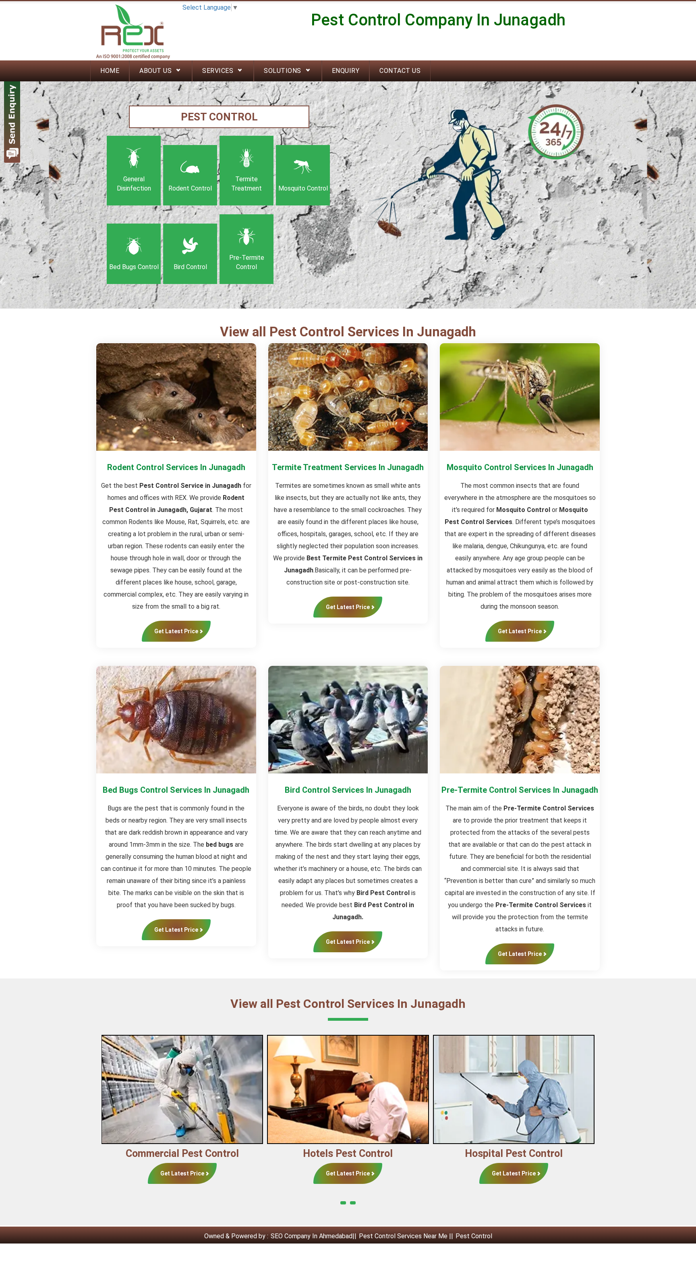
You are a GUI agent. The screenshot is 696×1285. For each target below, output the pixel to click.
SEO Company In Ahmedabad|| (314, 1236)
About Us (155, 71)
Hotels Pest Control (182, 1153)
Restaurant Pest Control (514, 1153)
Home (109, 71)
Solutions (282, 71)
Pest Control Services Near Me (403, 1236)
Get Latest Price (176, 631)
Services (217, 71)
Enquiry (346, 71)
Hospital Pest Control (348, 1153)
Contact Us (399, 71)
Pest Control (474, 1236)
